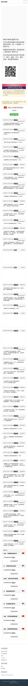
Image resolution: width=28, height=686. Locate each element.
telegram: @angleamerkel (7, 675)
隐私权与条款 (4, 651)
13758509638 (12, 616)
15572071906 (13, 578)
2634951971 (10, 591)
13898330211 (12, 553)
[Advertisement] (14, 22)
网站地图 (3, 668)
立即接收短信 (14, 561)
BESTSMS (4, 2)
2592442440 (11, 566)
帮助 (2, 655)
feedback (3, 657)
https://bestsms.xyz (21, 681)
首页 (2, 666)
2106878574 (10, 604)
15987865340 (12, 629)
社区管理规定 (4, 653)
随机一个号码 (14, 114)
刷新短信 (14, 110)
